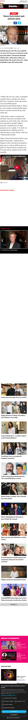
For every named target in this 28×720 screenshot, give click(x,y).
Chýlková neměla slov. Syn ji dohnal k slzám (13, 580)
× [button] (26, 685)
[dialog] (14, 702)
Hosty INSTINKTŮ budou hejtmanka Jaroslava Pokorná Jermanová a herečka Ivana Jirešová (14, 599)
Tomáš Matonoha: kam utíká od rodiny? (9, 250)
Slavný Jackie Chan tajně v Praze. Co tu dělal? (14, 397)
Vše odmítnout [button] (14, 714)
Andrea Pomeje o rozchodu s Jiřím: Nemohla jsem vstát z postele (13, 497)
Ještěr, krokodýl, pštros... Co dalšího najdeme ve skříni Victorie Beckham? (13, 437)
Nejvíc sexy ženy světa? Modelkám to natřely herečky (13, 538)
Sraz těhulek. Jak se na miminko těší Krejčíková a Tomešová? (11, 457)
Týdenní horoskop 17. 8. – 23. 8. (21, 677)
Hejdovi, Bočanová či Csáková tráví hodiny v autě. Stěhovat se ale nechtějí (13, 416)
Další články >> (14, 604)
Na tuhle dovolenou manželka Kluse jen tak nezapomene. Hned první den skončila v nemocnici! (13, 560)
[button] (14, 695)
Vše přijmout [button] (14, 711)
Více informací (14, 693)
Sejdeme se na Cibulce (21, 644)
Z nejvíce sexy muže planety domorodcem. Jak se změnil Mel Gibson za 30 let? (13, 477)
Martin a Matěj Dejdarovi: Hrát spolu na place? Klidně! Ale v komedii (12, 518)
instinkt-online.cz (21, 679)
